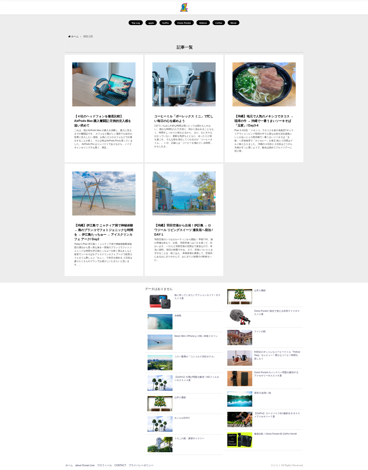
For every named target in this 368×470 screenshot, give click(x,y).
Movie (234, 23)
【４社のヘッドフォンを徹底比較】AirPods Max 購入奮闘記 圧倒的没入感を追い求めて (102, 121)
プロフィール (104, 465)
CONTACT (120, 465)
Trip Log (135, 23)
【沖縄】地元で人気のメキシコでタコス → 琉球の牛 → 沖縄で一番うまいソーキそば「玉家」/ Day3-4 (263, 121)
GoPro (165, 23)
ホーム (69, 465)
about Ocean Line (84, 465)
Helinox (203, 23)
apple (151, 23)
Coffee (218, 23)
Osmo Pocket (184, 23)
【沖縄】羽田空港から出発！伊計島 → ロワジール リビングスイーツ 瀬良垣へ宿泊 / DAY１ (183, 230)
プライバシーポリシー (141, 465)
